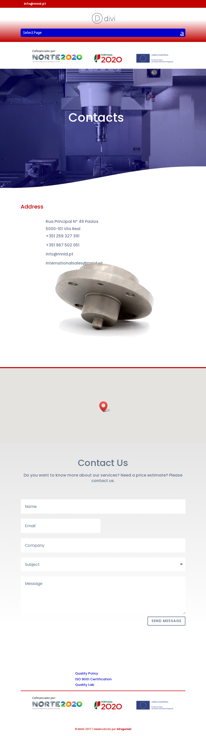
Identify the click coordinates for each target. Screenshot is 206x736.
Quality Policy (86, 673)
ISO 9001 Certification (93, 679)
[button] (105, 406)
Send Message (166, 620)
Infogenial (124, 729)
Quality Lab (84, 684)
